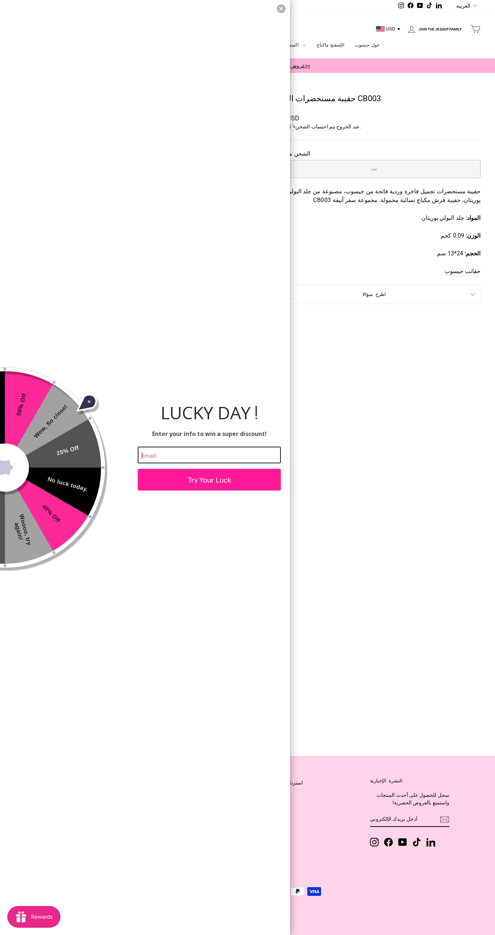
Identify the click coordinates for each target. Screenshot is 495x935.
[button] (281, 8)
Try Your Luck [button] (209, 479)
